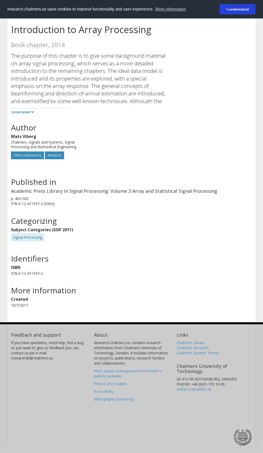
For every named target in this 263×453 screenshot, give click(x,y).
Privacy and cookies (110, 383)
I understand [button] (238, 9)
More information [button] (170, 9)
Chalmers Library (191, 342)
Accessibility (104, 391)
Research (54, 155)
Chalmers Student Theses (198, 352)
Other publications (27, 155)
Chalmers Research (193, 347)
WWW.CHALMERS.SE (194, 389)
